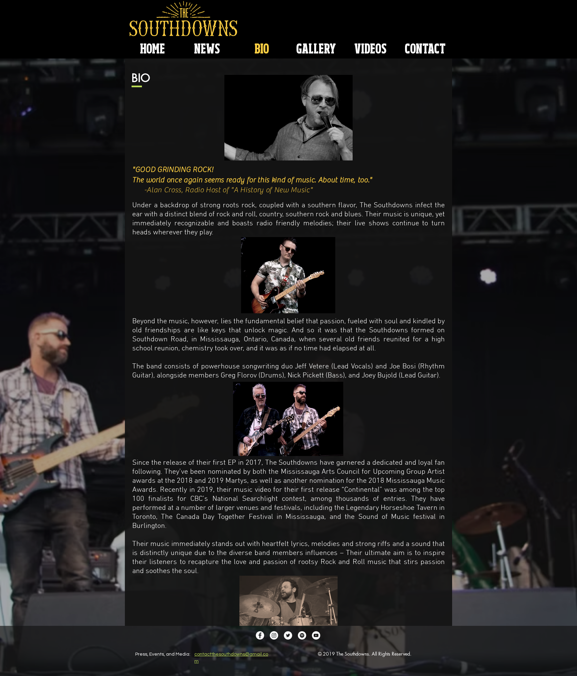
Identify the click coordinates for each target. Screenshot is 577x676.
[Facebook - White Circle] (260, 635)
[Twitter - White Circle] (288, 635)
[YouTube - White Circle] (316, 635)
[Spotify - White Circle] (302, 635)
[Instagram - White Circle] (274, 635)
